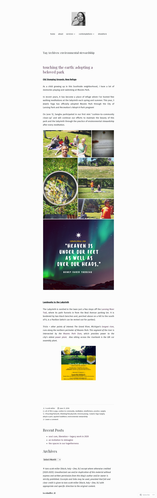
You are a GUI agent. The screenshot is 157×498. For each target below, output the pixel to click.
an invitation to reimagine (61, 440)
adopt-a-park (48, 417)
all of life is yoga (51, 411)
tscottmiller (48, 493)
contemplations (85, 34)
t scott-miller (50, 408)
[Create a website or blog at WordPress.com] (55, 493)
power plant (61, 337)
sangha (103, 411)
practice (97, 411)
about (60, 34)
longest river (108, 326)
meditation (79, 411)
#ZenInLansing (82, 414)
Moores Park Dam (72, 333)
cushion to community (66, 411)
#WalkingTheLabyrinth (68, 414)
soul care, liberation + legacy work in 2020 (69, 436)
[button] (67, 143)
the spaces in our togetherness (64, 443)
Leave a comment (51, 419)
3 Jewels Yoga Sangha (97, 414)
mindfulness (88, 411)
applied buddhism (60, 417)
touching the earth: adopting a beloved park (68, 69)
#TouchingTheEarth (52, 414)
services (69, 34)
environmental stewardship (78, 417)
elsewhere (102, 34)
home (52, 34)
